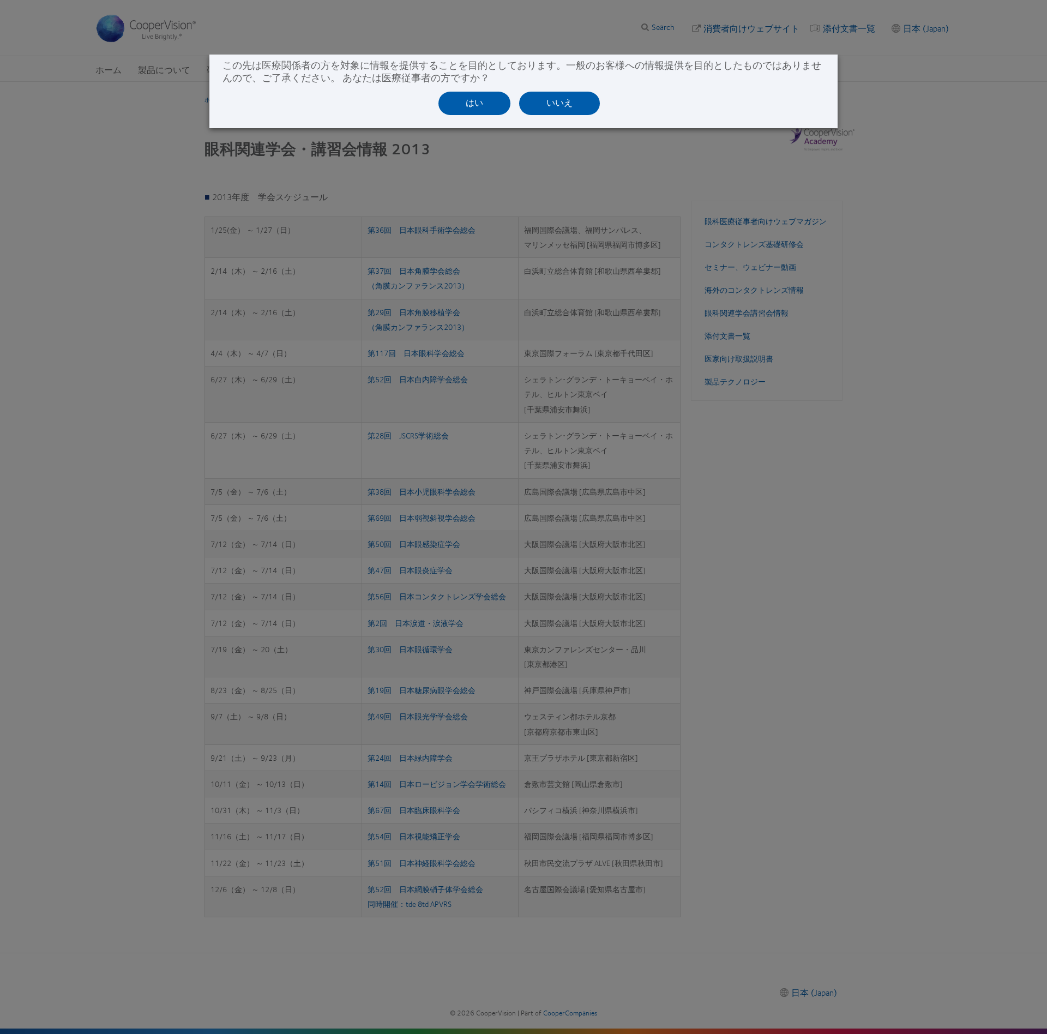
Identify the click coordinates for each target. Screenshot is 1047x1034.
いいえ (559, 102)
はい (474, 102)
